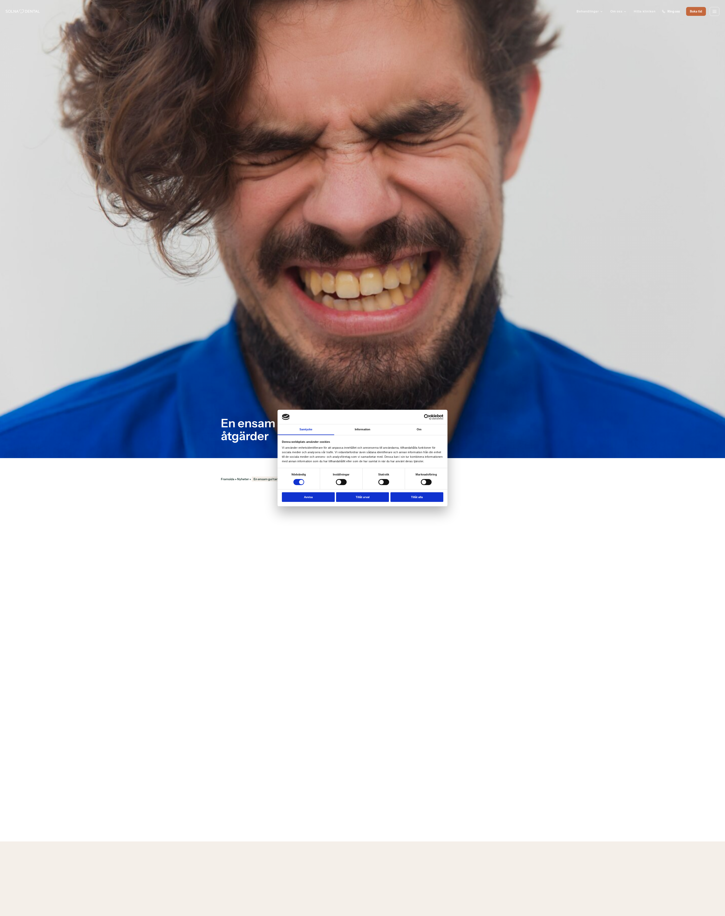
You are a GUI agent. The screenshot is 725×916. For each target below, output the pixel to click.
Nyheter (243, 479)
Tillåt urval (362, 497)
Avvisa (308, 497)
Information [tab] (362, 429)
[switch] (341, 482)
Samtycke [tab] (305, 429)
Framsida (227, 479)
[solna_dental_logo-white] (23, 11)
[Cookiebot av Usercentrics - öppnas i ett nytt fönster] (426, 417)
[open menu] (714, 11)
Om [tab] (419, 429)
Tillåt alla (417, 497)
